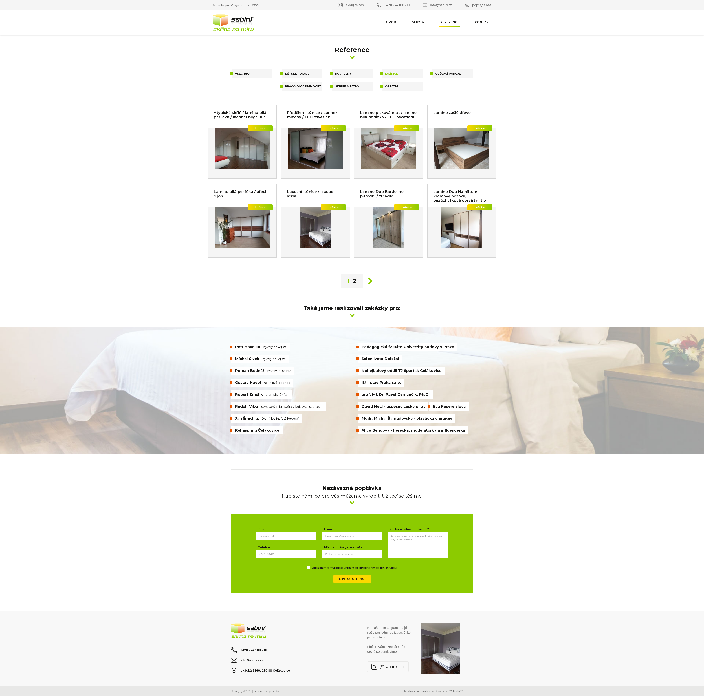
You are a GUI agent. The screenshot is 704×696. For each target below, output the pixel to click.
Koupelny (343, 73)
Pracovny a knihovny (303, 86)
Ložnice (391, 73)
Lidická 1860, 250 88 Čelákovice (265, 670)
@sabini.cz (392, 667)
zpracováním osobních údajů (378, 567)
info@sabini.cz (441, 5)
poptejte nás (481, 5)
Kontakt (483, 22)
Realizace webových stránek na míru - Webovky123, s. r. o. (438, 691)
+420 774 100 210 (397, 5)
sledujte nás (355, 5)
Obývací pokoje (448, 73)
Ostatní (391, 86)
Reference (449, 22)
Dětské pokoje (297, 73)
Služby (418, 22)
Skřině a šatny (347, 86)
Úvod (391, 22)
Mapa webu (272, 691)
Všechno (242, 73)
